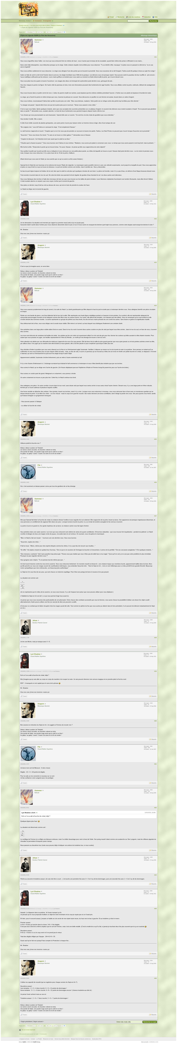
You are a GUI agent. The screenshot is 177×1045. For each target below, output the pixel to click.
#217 (155, 516)
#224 (155, 908)
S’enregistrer (47, 21)
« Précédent (30, 32)
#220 (155, 720)
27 (54, 32)
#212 (155, 218)
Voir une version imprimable (28, 1029)
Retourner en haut (48, 1039)
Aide (156, 17)
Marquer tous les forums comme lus (81, 1039)
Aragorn (41, 245)
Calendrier (147, 17)
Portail (111, 17)
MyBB (24, 1042)
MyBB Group (36, 1042)
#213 (155, 262)
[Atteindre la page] (64, 32)
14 (41, 32)
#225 (155, 978)
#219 (155, 671)
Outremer (38, 40)
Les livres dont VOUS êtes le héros (40, 25)
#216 (155, 482)
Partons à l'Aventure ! (57, 25)
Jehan (34, 620)
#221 (155, 764)
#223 (155, 875)
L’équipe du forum (24, 1039)
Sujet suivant (38, 1021)
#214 (155, 305)
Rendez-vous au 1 (24, 25)
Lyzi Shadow (35, 202)
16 (47, 32)
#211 (155, 57)
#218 (155, 637)
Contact (33, 1039)
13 (38, 32)
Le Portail (39, 1039)
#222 (155, 807)
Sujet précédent (26, 1021)
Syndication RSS (96, 1039)
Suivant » (59, 32)
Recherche (121, 17)
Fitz (39, 465)
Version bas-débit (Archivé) (62, 1039)
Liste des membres (134, 17)
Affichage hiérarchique (149, 35)
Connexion (38, 21)
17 (50, 32)
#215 (155, 439)
